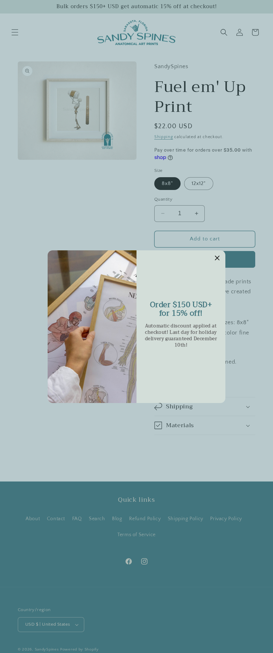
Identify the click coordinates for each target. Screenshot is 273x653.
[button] (217, 258)
